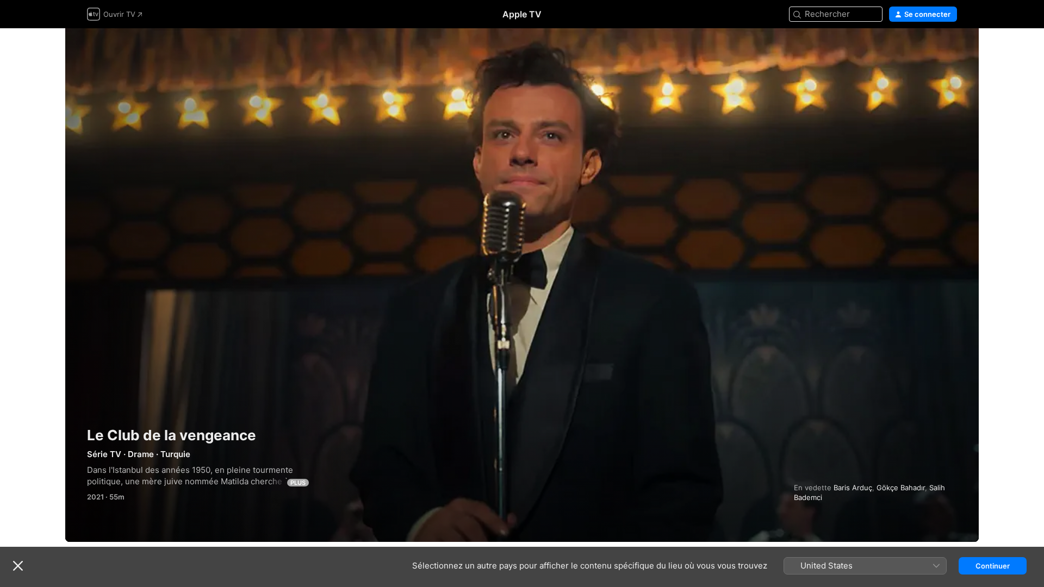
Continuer (992, 565)
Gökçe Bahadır (901, 487)
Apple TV (522, 14)
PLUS (298, 482)
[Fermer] (18, 566)
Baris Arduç (853, 487)
